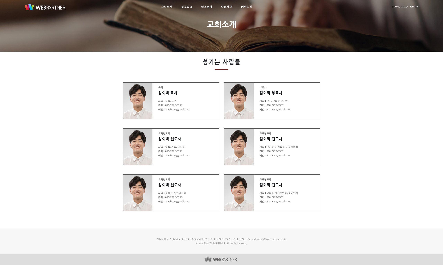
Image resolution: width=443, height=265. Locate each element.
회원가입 (414, 6)
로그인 (404, 6)
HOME (396, 6)
